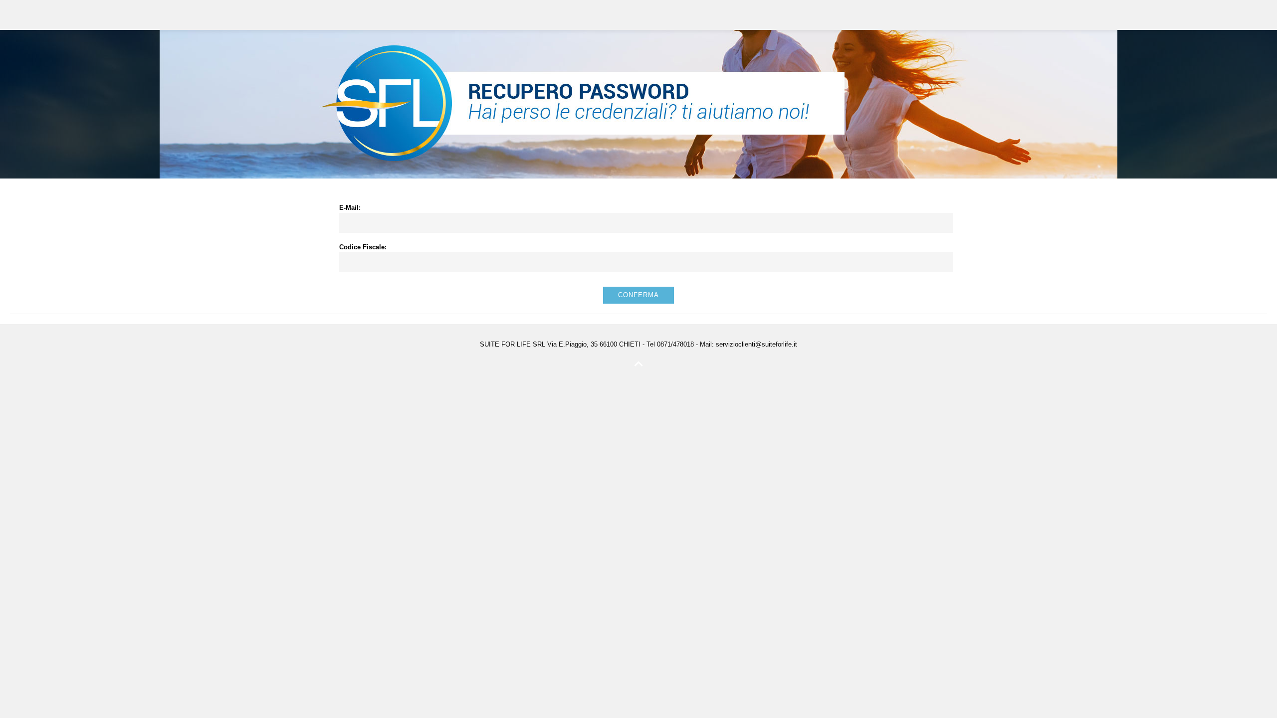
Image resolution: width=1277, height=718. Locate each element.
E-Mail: (350, 207)
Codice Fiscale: (363, 247)
